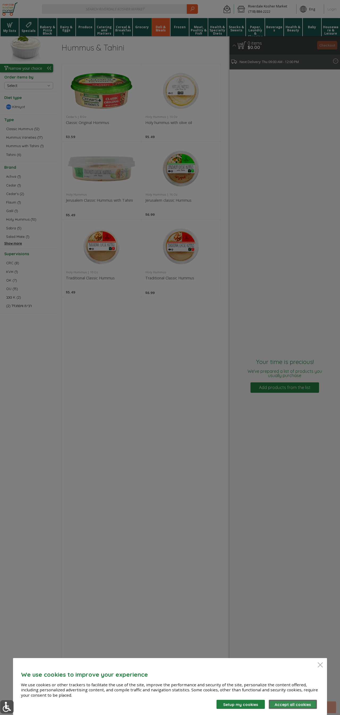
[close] (320, 665)
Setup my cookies (240, 704)
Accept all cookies (293, 704)
